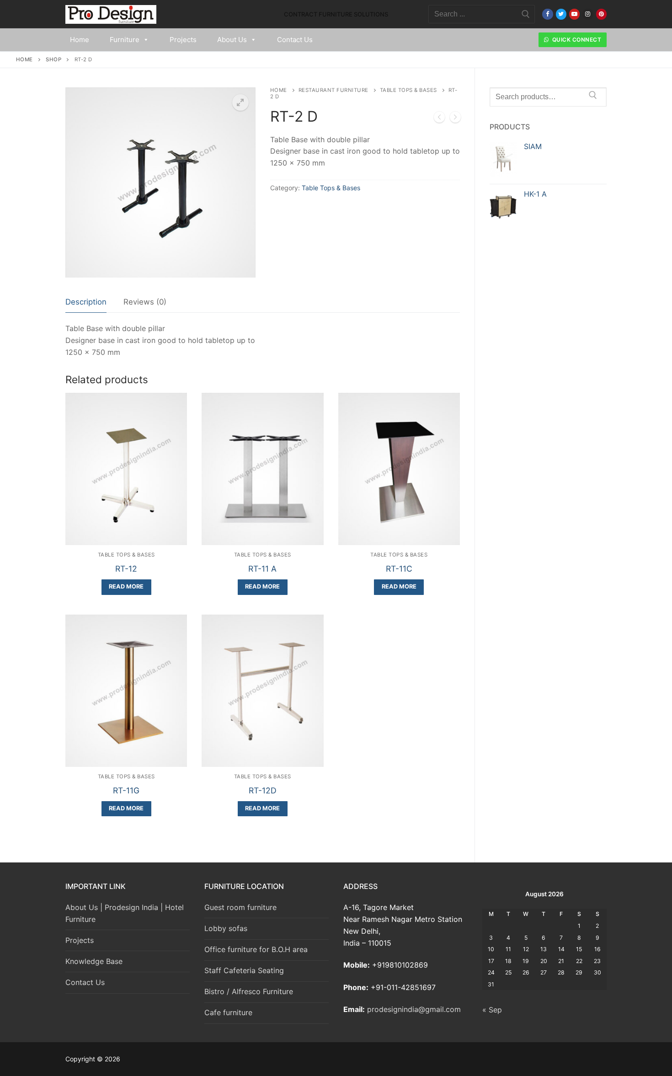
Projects (183, 39)
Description (86, 301)
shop (53, 59)
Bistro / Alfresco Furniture (248, 991)
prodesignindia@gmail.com (414, 1009)
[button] (240, 102)
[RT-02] (439, 119)
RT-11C (399, 568)
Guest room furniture (240, 907)
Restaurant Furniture (333, 90)
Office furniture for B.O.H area (256, 949)
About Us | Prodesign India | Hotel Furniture (124, 913)
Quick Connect (575, 39)
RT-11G (126, 790)
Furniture (124, 39)
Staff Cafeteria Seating (244, 970)
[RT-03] (455, 119)
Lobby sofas (225, 928)
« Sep (492, 1009)
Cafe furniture (228, 1012)
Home (79, 39)
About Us (232, 39)
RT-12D (263, 790)
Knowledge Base (94, 961)
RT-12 (126, 568)
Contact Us (295, 39)
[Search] (593, 97)
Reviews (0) (144, 301)
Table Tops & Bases (408, 90)
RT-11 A (262, 568)
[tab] (86, 302)
